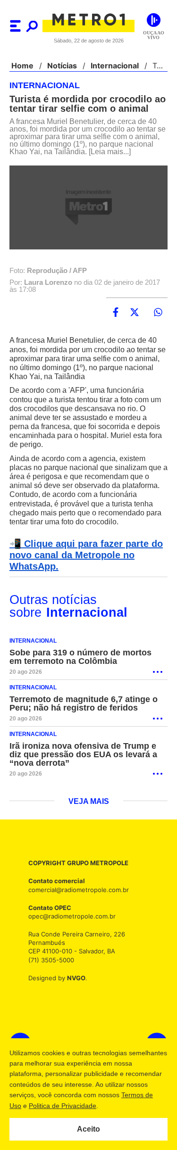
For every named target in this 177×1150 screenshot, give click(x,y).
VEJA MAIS (88, 802)
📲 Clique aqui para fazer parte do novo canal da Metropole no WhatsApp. (83, 555)
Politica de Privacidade (119, 1105)
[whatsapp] (158, 312)
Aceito (88, 1129)
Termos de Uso (55, 1105)
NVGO (74, 978)
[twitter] (134, 312)
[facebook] (115, 312)
